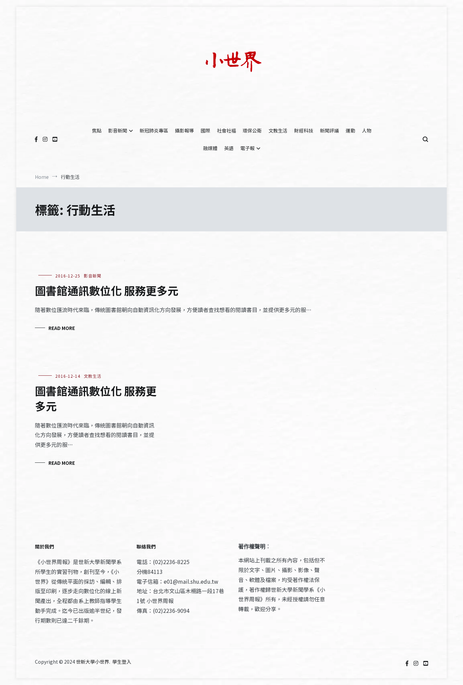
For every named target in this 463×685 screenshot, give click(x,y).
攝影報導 (184, 130)
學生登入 (121, 661)
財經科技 (303, 130)
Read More (61, 328)
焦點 (96, 130)
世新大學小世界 (92, 661)
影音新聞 (117, 130)
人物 (366, 130)
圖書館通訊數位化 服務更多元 (106, 290)
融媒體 (210, 148)
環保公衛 (252, 130)
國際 (205, 130)
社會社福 (226, 130)
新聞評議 (329, 130)
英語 (229, 148)
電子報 (247, 148)
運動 (350, 130)
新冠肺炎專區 (154, 130)
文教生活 (277, 130)
